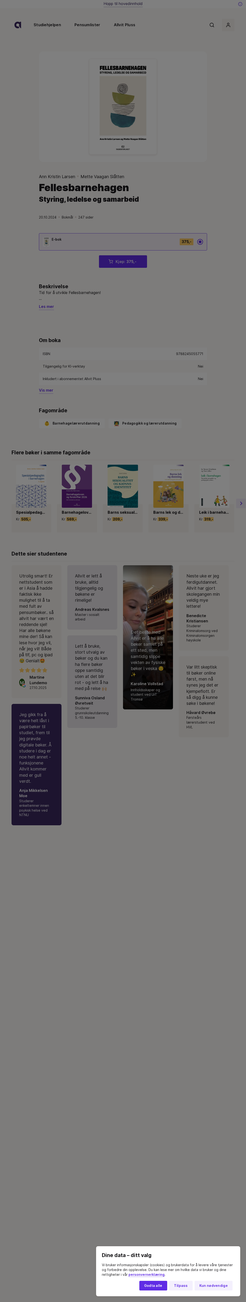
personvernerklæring (147, 1275)
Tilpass (181, 1285)
